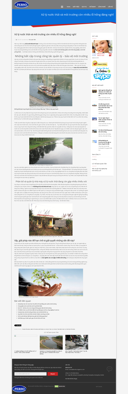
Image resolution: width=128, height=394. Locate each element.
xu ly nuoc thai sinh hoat (58, 329)
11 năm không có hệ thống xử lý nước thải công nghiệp (25, 351)
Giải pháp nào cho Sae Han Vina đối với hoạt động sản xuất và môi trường (37, 304)
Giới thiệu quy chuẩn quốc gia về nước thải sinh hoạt (31, 318)
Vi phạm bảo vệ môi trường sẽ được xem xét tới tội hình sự (33, 312)
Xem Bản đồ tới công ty (71, 378)
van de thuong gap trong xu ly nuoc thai (40, 329)
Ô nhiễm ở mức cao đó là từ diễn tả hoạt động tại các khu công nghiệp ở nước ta (38, 310)
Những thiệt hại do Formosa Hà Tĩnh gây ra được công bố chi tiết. (104, 142)
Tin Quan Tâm (32, 39)
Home (68, 6)
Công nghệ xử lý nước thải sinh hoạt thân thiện (30, 306)
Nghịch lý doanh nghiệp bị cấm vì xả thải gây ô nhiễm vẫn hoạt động (51, 352)
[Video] (111, 386)
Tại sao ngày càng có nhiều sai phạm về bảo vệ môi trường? (105, 119)
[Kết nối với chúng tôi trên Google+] (107, 386)
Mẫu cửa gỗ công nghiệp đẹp (99, 168)
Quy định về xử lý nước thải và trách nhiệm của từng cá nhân (33, 314)
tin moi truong (26, 329)
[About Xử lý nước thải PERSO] (114, 386)
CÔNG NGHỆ (101, 6)
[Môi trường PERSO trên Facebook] (104, 386)
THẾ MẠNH (92, 6)
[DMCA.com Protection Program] (60, 386)
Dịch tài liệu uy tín (96, 170)
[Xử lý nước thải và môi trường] (50, 151)
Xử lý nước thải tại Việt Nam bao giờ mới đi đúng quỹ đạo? (33, 316)
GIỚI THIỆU (76, 6)
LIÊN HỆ (110, 6)
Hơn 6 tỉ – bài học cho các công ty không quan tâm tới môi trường (34, 308)
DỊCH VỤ (84, 6)
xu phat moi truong (70, 329)
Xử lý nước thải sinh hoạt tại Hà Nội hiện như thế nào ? (76, 351)
